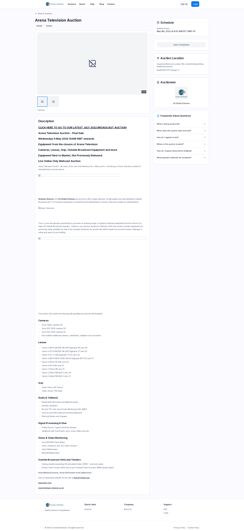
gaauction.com (44, 483)
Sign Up (184, 4)
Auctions (72, 4)
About (82, 4)
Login (195, 4)
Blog (102, 4)
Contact (111, 4)
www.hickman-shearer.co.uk (51, 488)
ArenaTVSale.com (82, 478)
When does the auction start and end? (174, 131)
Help (92, 4)
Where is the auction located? (170, 144)
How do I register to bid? (168, 137)
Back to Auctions (45, 13)
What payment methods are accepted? (174, 157)
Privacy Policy (180, 528)
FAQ (165, 509)
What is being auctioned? (168, 124)
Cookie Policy (193, 528)
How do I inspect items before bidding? (174, 151)
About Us (128, 509)
